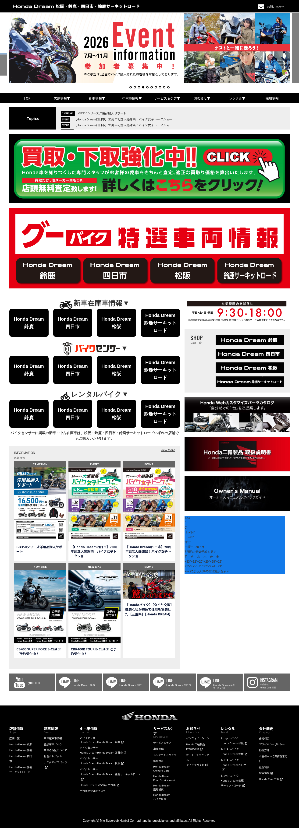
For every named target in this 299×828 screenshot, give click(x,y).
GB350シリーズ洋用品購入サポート (102, 113)
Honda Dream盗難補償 (162, 787)
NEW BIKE (40, 566)
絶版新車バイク (53, 744)
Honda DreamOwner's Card (162, 768)
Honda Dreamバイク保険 (162, 797)
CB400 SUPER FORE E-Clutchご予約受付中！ (38, 651)
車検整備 (158, 749)
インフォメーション (197, 738)
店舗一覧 (14, 738)
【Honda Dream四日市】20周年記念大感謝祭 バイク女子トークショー (123, 119)
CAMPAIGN (40, 464)
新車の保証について (55, 750)
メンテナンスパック (164, 755)
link (187, 571)
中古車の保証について (93, 791)
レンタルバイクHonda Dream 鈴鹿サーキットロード (232, 780)
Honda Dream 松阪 (20, 744)
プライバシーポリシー (272, 744)
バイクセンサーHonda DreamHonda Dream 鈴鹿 (100, 740)
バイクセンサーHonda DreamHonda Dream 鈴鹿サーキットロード (110, 771)
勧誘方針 (264, 750)
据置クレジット (53, 756)
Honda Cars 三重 (269, 779)
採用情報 (272, 98)
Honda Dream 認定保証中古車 (98, 785)
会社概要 (264, 738)
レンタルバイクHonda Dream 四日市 (233, 762)
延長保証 (158, 761)
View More (168, 450)
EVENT (94, 464)
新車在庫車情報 (53, 738)
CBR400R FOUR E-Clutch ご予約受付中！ (94, 651)
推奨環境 (264, 767)
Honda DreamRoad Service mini (164, 778)
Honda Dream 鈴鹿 (20, 750)
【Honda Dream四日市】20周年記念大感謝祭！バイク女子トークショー (123, 125)
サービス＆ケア (162, 742)
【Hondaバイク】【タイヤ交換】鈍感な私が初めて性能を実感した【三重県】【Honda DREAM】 (148, 609)
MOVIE (148, 566)
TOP (27, 98)
